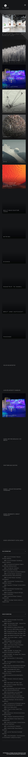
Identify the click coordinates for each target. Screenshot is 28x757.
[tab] (14, 551)
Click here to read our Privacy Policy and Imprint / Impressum (16, 753)
